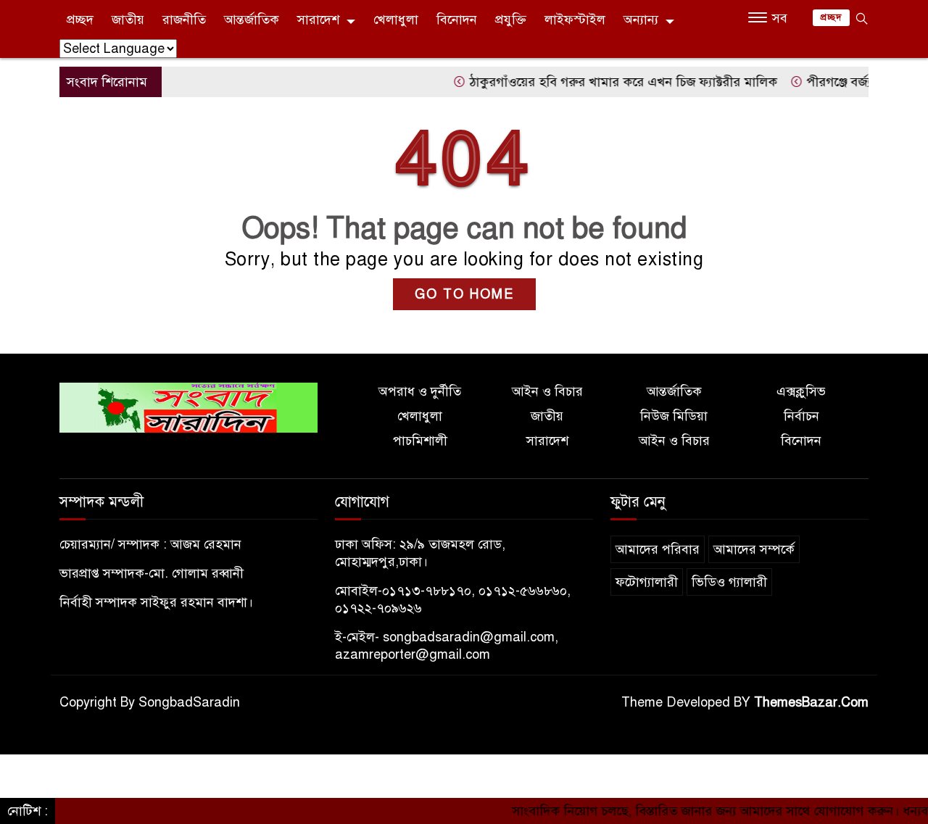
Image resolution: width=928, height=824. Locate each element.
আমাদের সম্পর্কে (754, 549)
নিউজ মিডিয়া (674, 416)
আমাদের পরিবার (658, 549)
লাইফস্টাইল (574, 20)
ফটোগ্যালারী (647, 582)
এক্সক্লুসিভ (801, 391)
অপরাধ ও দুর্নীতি (419, 391)
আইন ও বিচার (547, 391)
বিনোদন (456, 20)
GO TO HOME (464, 294)
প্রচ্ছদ (80, 20)
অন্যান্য (641, 20)
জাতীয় (128, 20)
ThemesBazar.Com (811, 702)
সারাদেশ (318, 20)
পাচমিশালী (420, 441)
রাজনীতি (184, 20)
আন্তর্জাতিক (251, 20)
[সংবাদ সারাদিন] (188, 407)
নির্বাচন (801, 416)
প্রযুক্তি (510, 20)
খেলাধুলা (395, 20)
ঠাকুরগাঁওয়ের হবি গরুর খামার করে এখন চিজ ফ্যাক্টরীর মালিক (607, 82)
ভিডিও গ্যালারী (729, 582)
